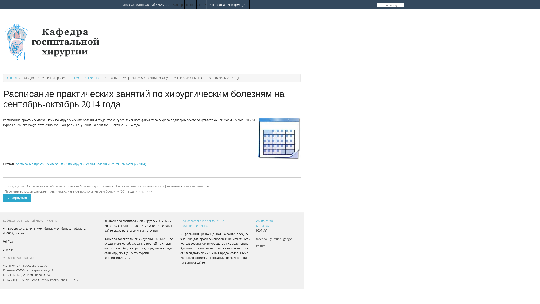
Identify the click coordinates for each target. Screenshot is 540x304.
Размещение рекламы (195, 226)
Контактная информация (228, 5)
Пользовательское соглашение (202, 221)
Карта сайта (264, 226)
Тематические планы (88, 78)
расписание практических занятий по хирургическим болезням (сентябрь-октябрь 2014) (81, 164)
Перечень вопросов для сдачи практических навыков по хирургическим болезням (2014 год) (69, 191)
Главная (11, 78)
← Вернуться (17, 198)
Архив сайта (264, 221)
